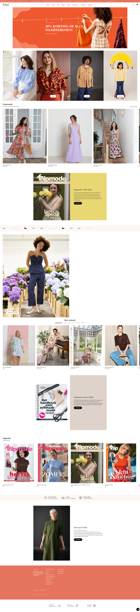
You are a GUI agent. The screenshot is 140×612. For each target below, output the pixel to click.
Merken (48, 4)
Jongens (68, 4)
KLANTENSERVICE (50, 569)
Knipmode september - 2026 (8, 484)
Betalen (47, 573)
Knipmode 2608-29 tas (7, 367)
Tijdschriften (83, 4)
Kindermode (67, 322)
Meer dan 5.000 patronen (22, 1)
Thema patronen (75, 4)
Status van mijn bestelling (50, 576)
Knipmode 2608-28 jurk (41, 367)
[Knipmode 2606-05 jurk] (70, 136)
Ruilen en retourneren (50, 574)
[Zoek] (135, 4)
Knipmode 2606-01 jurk (7, 165)
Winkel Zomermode (133, 106)
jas (96, 535)
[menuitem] (48, 5)
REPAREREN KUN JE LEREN (9, 1)
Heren (58, 4)
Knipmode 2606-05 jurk (52, 165)
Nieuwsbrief (90, 4)
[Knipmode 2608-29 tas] (19, 345)
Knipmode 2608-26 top (109, 367)
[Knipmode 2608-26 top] (121, 345)
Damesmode (58, 322)
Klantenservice (48, 579)
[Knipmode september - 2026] (19, 463)
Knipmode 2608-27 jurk (75, 367)
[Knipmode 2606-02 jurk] (115, 136)
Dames (53, 4)
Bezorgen (47, 571)
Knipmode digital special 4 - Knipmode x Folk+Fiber (80, 484)
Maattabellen (48, 584)
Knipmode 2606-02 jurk (98, 165)
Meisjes (63, 4)
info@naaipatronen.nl (53, 606)
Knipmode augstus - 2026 (41, 484)
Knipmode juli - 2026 (109, 484)
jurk (102, 535)
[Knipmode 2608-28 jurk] (53, 345)
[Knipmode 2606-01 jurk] (24, 136)
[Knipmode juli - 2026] (121, 463)
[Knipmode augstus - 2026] (53, 463)
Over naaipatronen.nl (49, 582)
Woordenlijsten (48, 581)
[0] (136, 4)
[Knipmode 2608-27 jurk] (87, 345)
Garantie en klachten (49, 577)
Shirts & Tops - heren (79, 322)
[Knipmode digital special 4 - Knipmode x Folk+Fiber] (87, 463)
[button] (78, 203)
